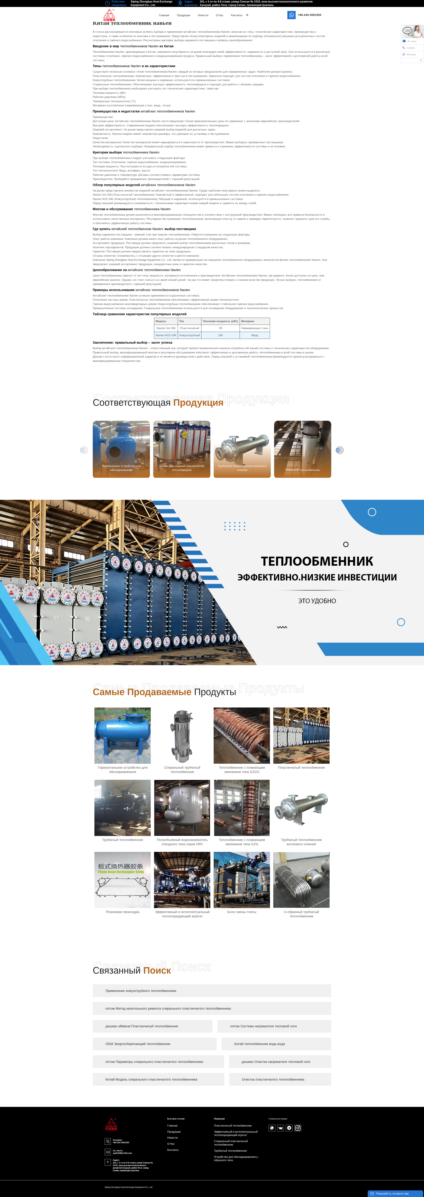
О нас (171, 1143)
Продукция (174, 1131)
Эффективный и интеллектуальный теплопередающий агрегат (236, 1133)
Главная (172, 1125)
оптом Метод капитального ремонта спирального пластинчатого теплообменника (168, 1008)
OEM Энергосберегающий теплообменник (138, 1044)
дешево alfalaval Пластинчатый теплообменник (142, 1026)
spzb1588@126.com (122, 1153)
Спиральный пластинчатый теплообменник (231, 1143)
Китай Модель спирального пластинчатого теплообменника (151, 1079)
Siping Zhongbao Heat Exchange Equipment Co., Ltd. (139, 259)
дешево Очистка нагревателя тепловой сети (276, 1062)
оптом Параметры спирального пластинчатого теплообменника (154, 1062)
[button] (340, 450)
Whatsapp (411, 54)
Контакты (173, 1150)
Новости (172, 1137)
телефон (411, 48)
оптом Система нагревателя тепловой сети (263, 1026)
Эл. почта (411, 41)
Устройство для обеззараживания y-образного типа (236, 1158)
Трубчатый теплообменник (230, 1150)
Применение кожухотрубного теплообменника (141, 991)
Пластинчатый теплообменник (233, 1125)
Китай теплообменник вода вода (259, 1044)
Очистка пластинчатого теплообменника (273, 1079)
